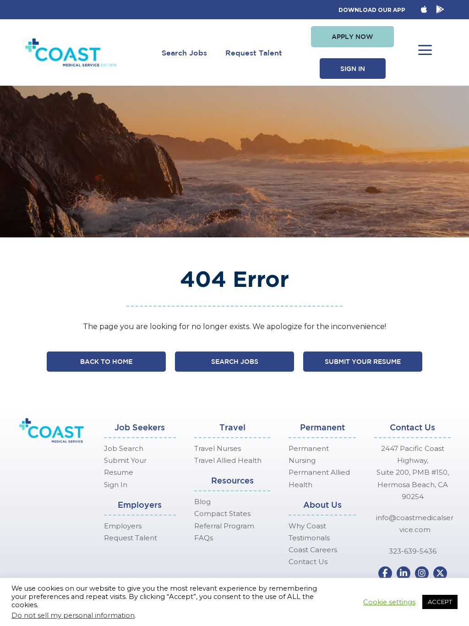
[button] (352, 36)
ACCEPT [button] (440, 601)
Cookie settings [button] (389, 602)
